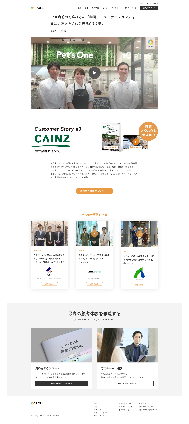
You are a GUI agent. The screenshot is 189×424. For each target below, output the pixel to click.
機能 (79, 8)
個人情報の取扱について (148, 410)
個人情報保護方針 (146, 407)
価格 (86, 8)
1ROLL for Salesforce (103, 416)
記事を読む (49, 284)
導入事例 (95, 8)
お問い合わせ (124, 410)
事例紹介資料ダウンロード (94, 191)
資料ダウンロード (149, 8)
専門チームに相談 (131, 8)
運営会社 (142, 404)
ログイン (155, 3)
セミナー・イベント (110, 8)
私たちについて (144, 3)
